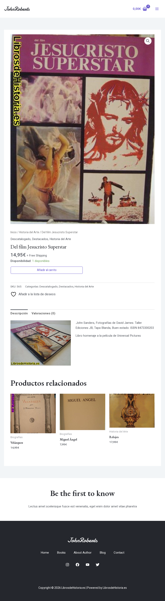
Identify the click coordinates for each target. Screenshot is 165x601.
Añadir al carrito (47, 270)
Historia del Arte (29, 232)
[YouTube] (87, 564)
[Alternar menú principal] (157, 9)
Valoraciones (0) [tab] (43, 313)
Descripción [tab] (19, 313)
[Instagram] (67, 564)
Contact (119, 552)
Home (45, 552)
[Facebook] (77, 564)
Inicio (13, 232)
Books (61, 552)
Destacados (40, 239)
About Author (83, 552)
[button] (148, 41)
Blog (103, 552)
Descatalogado (20, 239)
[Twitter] (97, 564)
